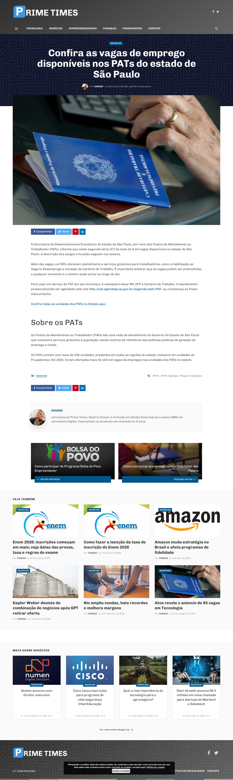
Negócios (55, 28)
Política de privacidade (187, 771)
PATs (156, 376)
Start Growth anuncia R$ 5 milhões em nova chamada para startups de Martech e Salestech (196, 697)
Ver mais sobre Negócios (114, 729)
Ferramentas (132, 28)
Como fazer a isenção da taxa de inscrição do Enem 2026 (115, 544)
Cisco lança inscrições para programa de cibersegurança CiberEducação (90, 697)
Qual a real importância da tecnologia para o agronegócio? (143, 695)
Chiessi (98, 86)
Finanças (109, 28)
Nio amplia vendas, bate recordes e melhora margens (116, 605)
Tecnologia (34, 28)
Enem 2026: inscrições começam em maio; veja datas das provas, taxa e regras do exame (44, 547)
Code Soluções (26, 771)
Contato (154, 28)
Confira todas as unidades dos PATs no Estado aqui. (68, 304)
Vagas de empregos (191, 376)
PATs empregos (170, 376)
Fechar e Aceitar (121, 771)
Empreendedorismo (83, 28)
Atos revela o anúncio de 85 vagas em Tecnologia (187, 605)
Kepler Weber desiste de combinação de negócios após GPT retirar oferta (45, 607)
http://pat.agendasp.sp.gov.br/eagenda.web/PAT (125, 289)
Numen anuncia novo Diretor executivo (36, 693)
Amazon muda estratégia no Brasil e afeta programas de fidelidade (182, 547)
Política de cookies (156, 767)
